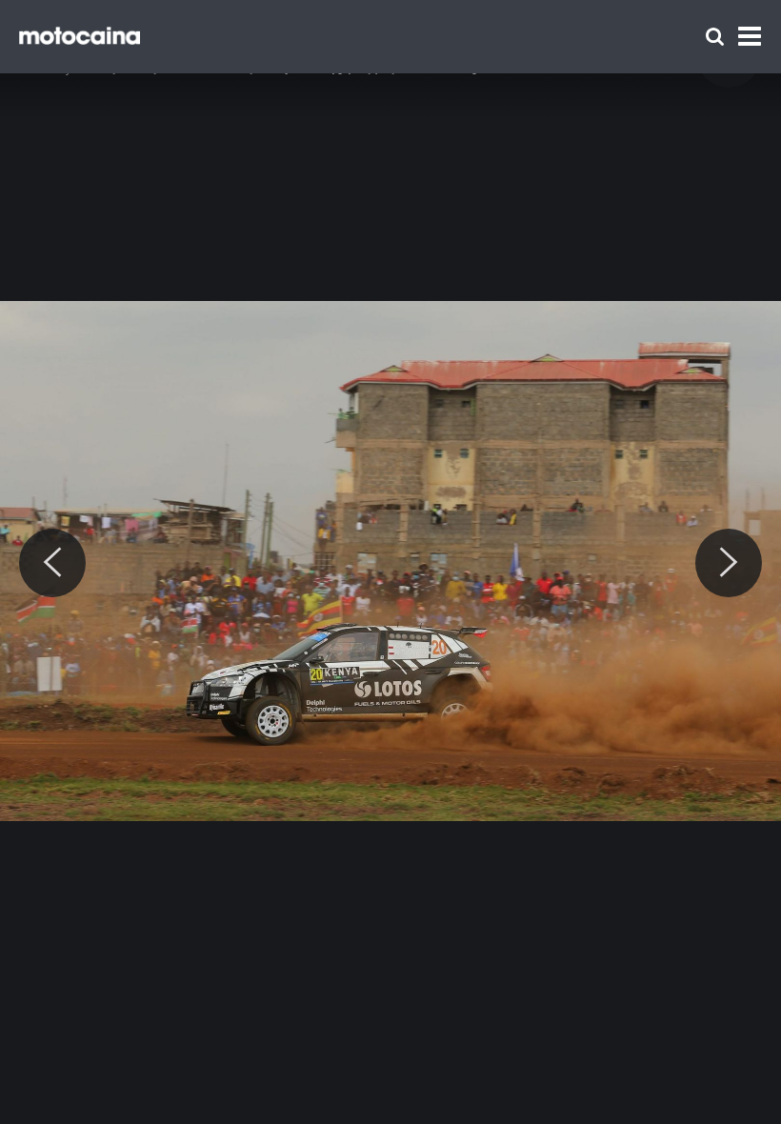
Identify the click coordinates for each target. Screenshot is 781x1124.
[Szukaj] (715, 37)
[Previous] (52, 563)
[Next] (728, 563)
